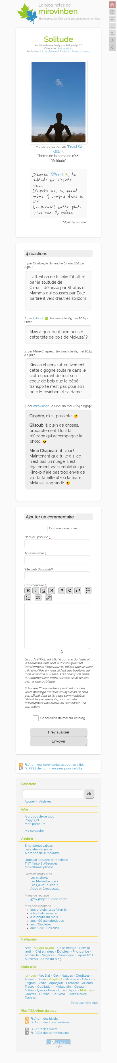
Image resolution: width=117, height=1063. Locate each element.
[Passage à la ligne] (77, 590)
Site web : (39, 569)
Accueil (30, 801)
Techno (30, 998)
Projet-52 (65, 51)
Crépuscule (51, 889)
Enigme (30, 983)
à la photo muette (43, 913)
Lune (61, 990)
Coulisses (82, 976)
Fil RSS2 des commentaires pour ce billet (53, 768)
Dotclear (63, 951)
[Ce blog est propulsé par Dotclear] (58, 1042)
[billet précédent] (112, 40)
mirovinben (41, 406)
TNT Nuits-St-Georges (41, 863)
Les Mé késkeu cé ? (44, 881)
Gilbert (57, 174)
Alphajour (56, 983)
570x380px (38, 899)
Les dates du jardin (38, 849)
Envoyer (58, 741)
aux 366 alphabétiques (47, 921)
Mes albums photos (39, 867)
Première (72, 983)
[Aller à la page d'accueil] (112, 4)
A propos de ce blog (40, 816)
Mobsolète (63, 987)
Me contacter (34, 831)
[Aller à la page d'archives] (112, 11)
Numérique (66, 955)
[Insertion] (43, 590)
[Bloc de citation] (38, 597)
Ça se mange (66, 948)
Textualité (32, 955)
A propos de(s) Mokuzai (42, 853)
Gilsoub (38, 318)
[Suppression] (51, 590)
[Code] (69, 590)
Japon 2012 (85, 955)
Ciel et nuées (44, 951)
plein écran (59, 899)
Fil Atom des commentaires (50, 1022)
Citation (87, 979)
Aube (34, 889)
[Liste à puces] (88, 590)
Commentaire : (36, 585)
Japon (72, 990)
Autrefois (31, 959)
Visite (42, 983)
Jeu (46, 51)
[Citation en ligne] (61, 590)
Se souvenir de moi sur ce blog (62, 718)
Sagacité (48, 955)
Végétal (44, 976)
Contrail (30, 994)
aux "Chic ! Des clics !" (45, 928)
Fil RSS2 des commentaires (49, 1033)
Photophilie (81, 951)
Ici (41, 51)
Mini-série (72, 979)
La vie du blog (51, 959)
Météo (29, 990)
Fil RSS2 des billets (43, 1029)
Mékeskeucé (77, 994)
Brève (41, 979)
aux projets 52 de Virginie (48, 910)
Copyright (32, 820)
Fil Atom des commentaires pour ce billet (54, 765)
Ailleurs (87, 983)
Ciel (55, 976)
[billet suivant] (112, 47)
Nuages (67, 976)
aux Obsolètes (40, 924)
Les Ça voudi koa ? (44, 885)
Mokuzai (54, 51)
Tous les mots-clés (84, 1003)
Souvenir (59, 994)
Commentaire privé (63, 528)
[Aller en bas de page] (112, 33)
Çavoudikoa (46, 990)
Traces (29, 987)
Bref (28, 948)
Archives (45, 801)
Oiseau (79, 987)
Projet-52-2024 (81, 51)
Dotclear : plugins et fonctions (46, 860)
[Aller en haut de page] (112, 19)
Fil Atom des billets (44, 1019)
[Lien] (48, 597)
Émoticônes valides (39, 846)
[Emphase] (35, 590)
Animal (29, 979)
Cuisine (44, 994)
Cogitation (44, 987)
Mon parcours (35, 824)
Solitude (58, 39)
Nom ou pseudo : (38, 537)
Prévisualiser (58, 732)
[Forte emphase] (27, 590)
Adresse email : (36, 553)
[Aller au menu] (112, 26)
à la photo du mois (44, 917)
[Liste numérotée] (27, 597)
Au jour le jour (65, 48)
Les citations (39, 878)
